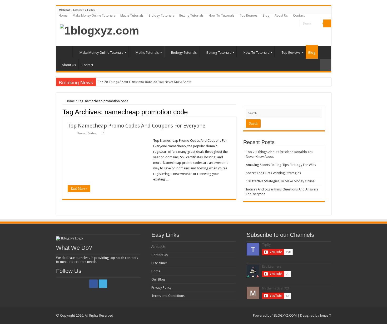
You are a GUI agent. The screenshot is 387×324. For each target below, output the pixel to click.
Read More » (79, 188)
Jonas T (325, 315)
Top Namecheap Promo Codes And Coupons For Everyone (136, 125)
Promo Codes (86, 133)
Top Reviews (248, 15)
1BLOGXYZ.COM (284, 315)
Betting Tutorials (191, 15)
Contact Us (159, 255)
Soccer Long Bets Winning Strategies (273, 173)
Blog (266, 15)
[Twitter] (296, 24)
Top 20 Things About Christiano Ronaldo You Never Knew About (144, 82)
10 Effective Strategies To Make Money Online (280, 181)
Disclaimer (159, 263)
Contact (299, 15)
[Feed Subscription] (234, 112)
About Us (281, 15)
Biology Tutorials (161, 15)
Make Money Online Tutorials (94, 15)
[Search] (327, 23)
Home (63, 15)
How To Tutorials (221, 15)
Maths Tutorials (131, 15)
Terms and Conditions (168, 296)
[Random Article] (325, 65)
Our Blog (158, 279)
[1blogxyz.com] (99, 29)
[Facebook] (291, 24)
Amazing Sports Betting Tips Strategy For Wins (281, 165)
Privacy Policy (161, 287)
